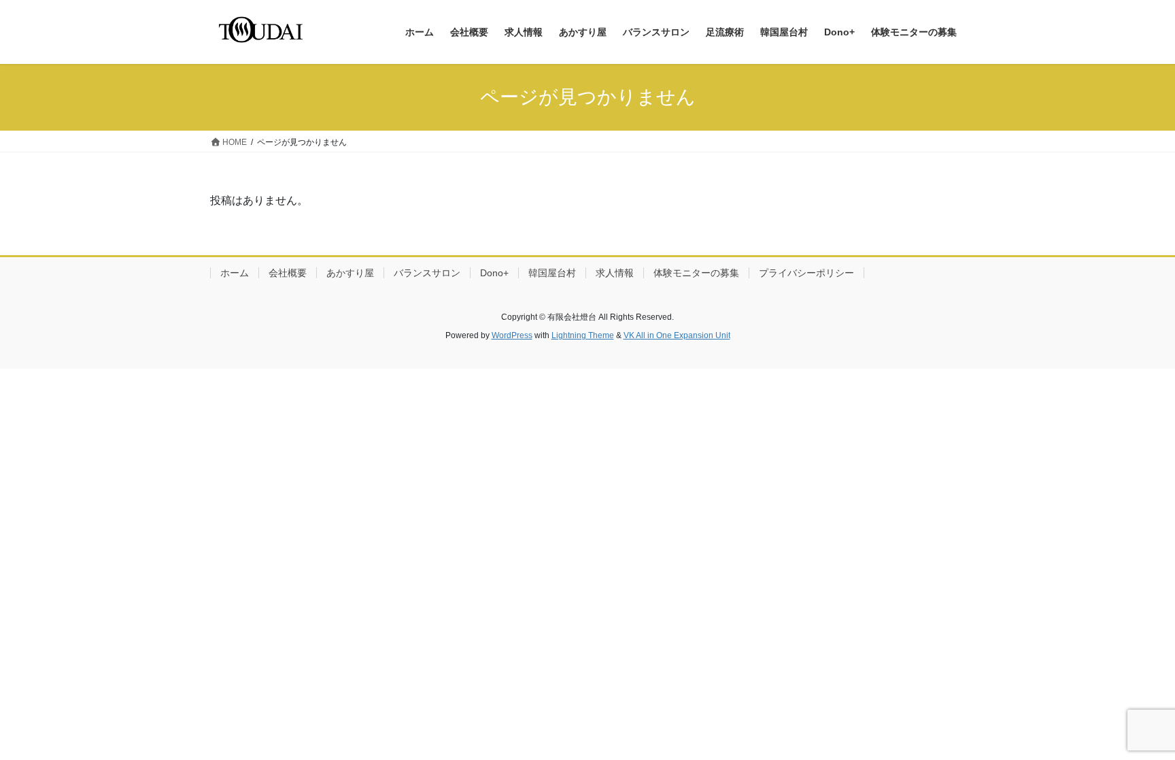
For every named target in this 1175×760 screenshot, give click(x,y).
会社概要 (288, 272)
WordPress (512, 335)
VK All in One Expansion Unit (677, 335)
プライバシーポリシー (806, 272)
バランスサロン (427, 272)
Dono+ (494, 272)
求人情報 (615, 272)
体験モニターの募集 (696, 272)
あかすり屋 (350, 272)
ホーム (234, 272)
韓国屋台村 (552, 272)
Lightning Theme (582, 335)
